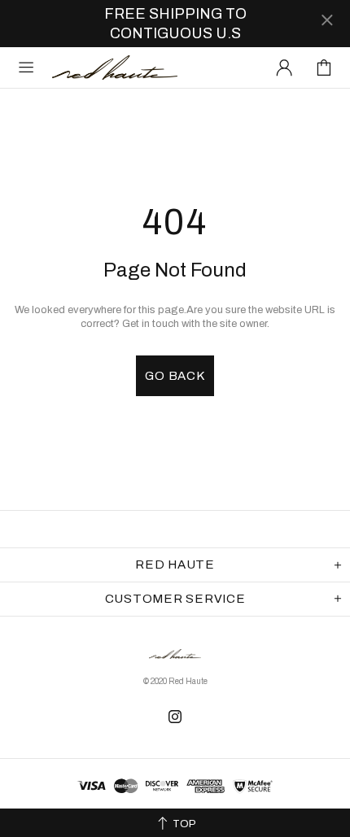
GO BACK (174, 375)
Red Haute (114, 67)
